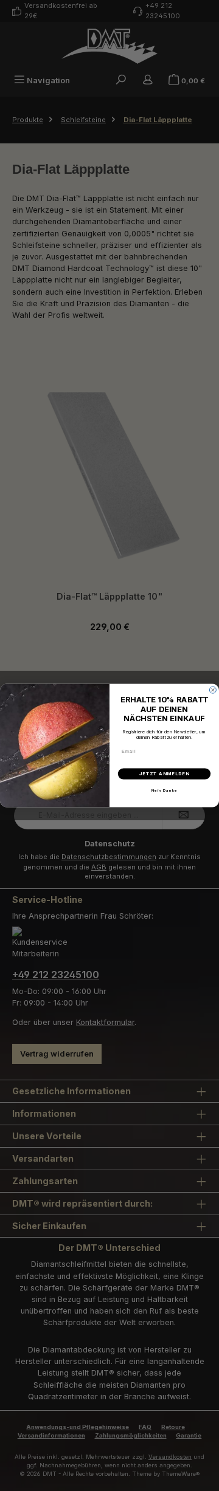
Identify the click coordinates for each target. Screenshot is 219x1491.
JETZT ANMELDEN (164, 773)
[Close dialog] (212, 690)
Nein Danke (164, 791)
